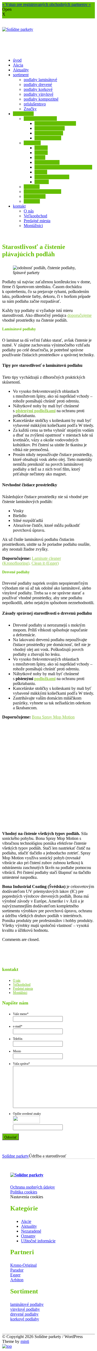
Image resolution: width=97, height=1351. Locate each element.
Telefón (17, 1039)
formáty (41, 152)
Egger (15, 1275)
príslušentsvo (35, 104)
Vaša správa (21, 1064)
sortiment (21, 74)
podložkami (45, 678)
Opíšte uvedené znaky (27, 1114)
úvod (17, 60)
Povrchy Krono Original (55, 123)
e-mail (17, 1026)
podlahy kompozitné (41, 99)
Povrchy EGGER (49, 128)
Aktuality (21, 70)
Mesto (17, 1051)
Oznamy (28, 1236)
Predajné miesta (37, 220)
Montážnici (33, 225)
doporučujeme (79, 315)
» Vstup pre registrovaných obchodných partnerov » (46, 4)
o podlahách (23, 113)
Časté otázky (35, 196)
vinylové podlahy (25, 1309)
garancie (41, 181)
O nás (29, 211)
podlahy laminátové (40, 79)
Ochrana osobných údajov (32, 1187)
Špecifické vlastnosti (51, 177)
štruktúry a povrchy (40, 118)
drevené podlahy (24, 1314)
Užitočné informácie (38, 1241)
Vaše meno (21, 1014)
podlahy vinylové (38, 94)
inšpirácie (32, 201)
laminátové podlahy (27, 1304)
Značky (30, 109)
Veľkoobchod (35, 216)
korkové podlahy (24, 1319)
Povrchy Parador (48, 133)
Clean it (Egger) (45, 563)
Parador (16, 1270)
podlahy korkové (38, 89)
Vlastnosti (32, 143)
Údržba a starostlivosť (42, 191)
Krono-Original (23, 1265)
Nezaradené (31, 1231)
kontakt (19, 206)
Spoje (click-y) (47, 162)
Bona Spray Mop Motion (53, 717)
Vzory (39, 157)
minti (24, 1341)
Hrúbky (41, 147)
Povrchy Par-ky (47, 138)
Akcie (26, 1221)
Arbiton (16, 1279)
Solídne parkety (15, 1156)
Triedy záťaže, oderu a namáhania (63, 167)
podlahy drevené (38, 84)
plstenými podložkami (36, 410)
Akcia (18, 65)
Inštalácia (32, 186)
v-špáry (40, 172)
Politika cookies (23, 1192)
